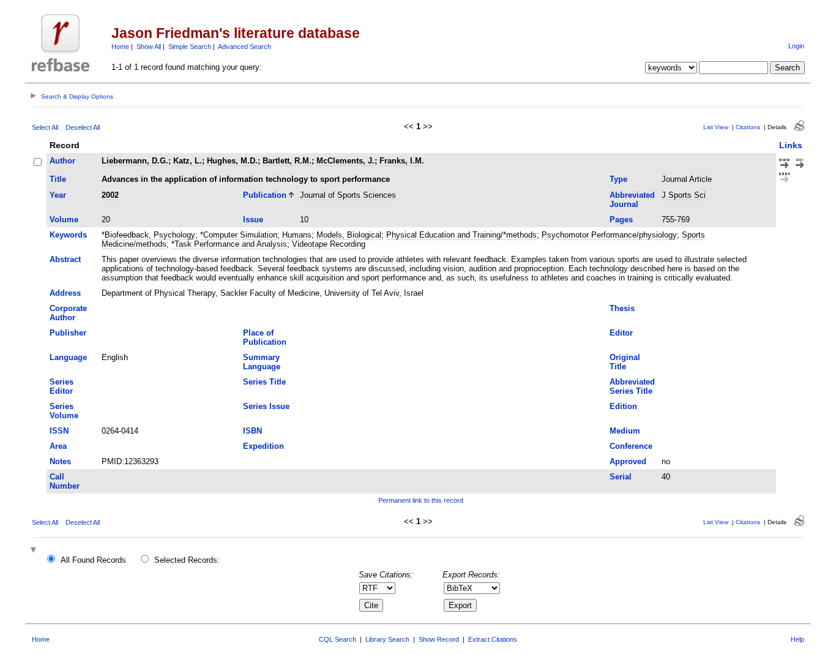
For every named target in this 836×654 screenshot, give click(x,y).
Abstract (65, 259)
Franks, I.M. (401, 160)
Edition (623, 406)
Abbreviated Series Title (632, 386)
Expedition (263, 446)
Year (58, 195)
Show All (148, 46)
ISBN (252, 430)
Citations (748, 127)
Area (58, 446)
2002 (110, 195)
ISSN (59, 430)
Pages (621, 219)
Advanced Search (244, 46)
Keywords (68, 234)
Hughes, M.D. (232, 160)
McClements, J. (345, 160)
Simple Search (189, 46)
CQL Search (337, 639)
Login (796, 46)
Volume (64, 219)
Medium (625, 430)
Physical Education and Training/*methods (461, 234)
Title (58, 179)
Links (790, 145)
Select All (45, 127)
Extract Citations (492, 639)
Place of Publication (264, 337)
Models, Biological (348, 234)
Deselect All (82, 127)
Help (797, 639)
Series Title (264, 381)
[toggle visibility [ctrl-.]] (35, 550)
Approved (628, 461)
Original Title (625, 362)
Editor (621, 332)
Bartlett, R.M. (287, 160)
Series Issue (266, 406)
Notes (60, 461)
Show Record (439, 639)
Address (65, 293)
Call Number (65, 481)
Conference (631, 446)
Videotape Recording (328, 244)
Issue (253, 219)
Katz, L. (187, 160)
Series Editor (61, 386)
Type (618, 179)
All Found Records (93, 560)
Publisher (68, 332)
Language (68, 357)
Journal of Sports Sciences (348, 195)
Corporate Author (68, 313)
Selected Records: (187, 560)
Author (62, 160)
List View (715, 127)
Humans (297, 234)
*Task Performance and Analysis (229, 244)
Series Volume (64, 411)
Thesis (622, 308)
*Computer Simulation (238, 234)
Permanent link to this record (420, 500)
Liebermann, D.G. (135, 160)
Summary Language (261, 362)
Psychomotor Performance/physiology (609, 234)
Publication (264, 195)
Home (120, 46)
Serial (621, 476)
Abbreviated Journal (632, 199)
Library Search (387, 639)
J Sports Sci (684, 195)
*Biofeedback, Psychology (148, 234)
